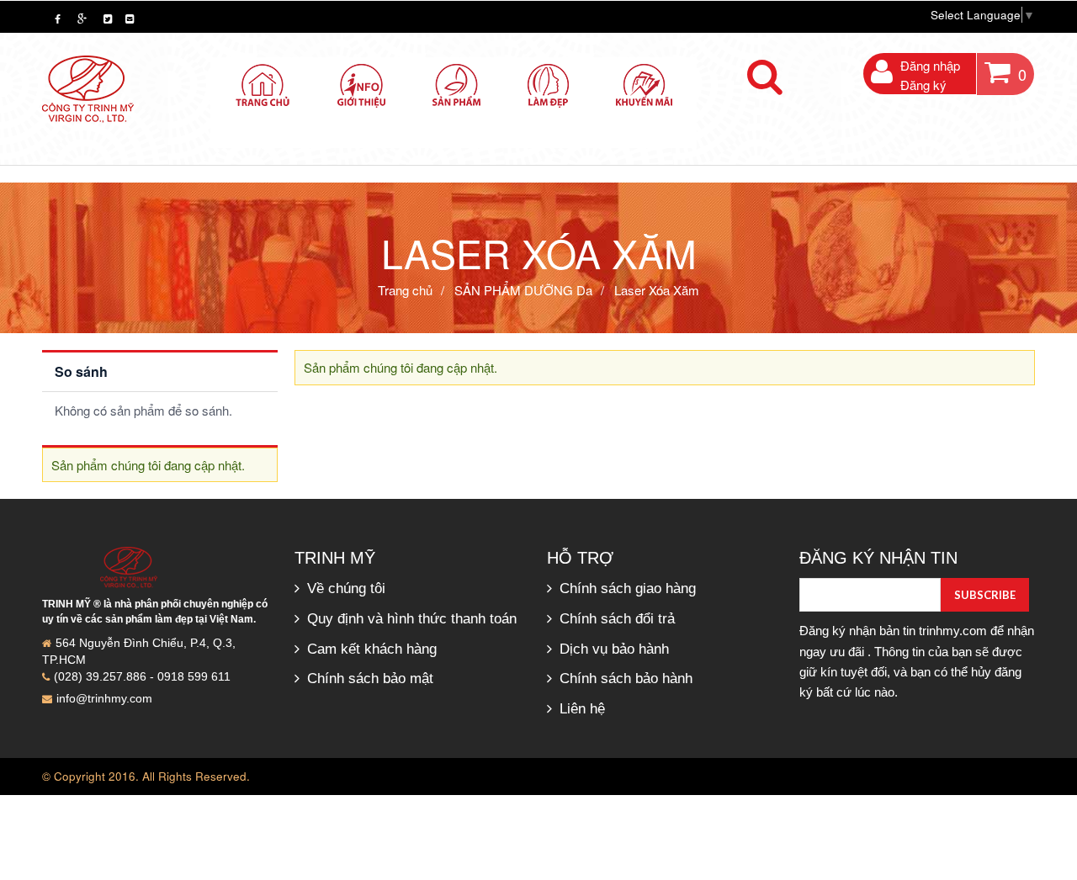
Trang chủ (405, 290)
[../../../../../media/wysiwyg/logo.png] (88, 87)
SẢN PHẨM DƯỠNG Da (523, 290)
